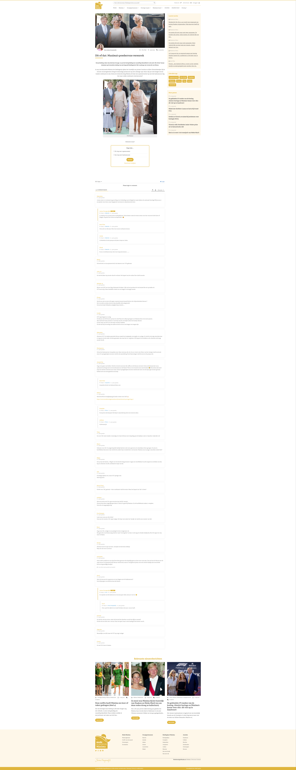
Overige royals (145, 8)
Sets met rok (166, 753)
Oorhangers (186, 747)
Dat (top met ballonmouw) (122, 155)
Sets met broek (166, 751)
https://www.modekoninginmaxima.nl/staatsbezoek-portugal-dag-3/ (115, 399)
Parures (185, 749)
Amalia (144, 740)
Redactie (176, 3)
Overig (184, 8)
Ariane (144, 744)
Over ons (193, 759)
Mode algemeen (126, 737)
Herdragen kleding (101, 697)
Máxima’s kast (157, 8)
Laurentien (145, 747)
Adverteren (186, 3)
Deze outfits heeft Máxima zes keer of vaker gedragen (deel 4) (111, 704)
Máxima (121, 8)
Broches (185, 742)
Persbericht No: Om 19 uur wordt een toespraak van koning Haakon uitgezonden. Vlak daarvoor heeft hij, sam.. (184, 24)
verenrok (172, 85)
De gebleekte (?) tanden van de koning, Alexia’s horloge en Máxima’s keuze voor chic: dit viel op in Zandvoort (183, 101)
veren (189, 81)
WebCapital (198, 768)
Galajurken (165, 742)
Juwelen (167, 8)
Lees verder (99, 720)
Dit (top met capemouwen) (122, 151)
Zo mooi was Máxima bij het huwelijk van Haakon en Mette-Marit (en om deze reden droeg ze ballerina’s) (147, 703)
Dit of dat (144, 50)
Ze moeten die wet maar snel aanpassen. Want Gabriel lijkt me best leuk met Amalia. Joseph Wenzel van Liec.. (182, 45)
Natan (179, 81)
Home (115, 8)
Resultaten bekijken (130, 163)
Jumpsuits (165, 744)
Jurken (164, 747)
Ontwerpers (125, 742)
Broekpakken (166, 737)
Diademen (185, 737)
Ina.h (106, 592)
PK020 (106, 410)
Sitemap (129, 768)
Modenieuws (113, 697)
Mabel (144, 749)
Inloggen (195, 3)
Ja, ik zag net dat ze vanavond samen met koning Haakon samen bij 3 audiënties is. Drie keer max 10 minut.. (183, 56)
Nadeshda (107, 213)
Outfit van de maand (127, 740)
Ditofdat (191, 77)
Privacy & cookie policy (137, 768)
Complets (165, 740)
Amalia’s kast (175, 8)
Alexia (170, 697)
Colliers (185, 740)
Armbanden (186, 744)
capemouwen (173, 77)
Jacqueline (107, 382)
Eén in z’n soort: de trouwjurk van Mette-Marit (184, 132)
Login (163, 181)
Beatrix (144, 737)
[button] (154, 3)
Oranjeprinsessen (132, 8)
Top (184, 81)
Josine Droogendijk (111, 605)
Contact (199, 759)
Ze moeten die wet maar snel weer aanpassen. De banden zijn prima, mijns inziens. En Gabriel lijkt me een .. (184, 35)
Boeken (189, 759)
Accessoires (125, 744)
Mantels (165, 749)
